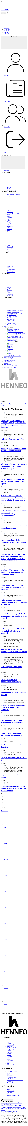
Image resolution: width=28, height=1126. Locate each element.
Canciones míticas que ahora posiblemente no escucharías (12, 721)
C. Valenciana (10, 1049)
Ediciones (3, 13)
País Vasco (9, 1052)
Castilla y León (10, 1045)
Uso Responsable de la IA (10, 367)
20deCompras (10, 292)
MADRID (6, 30)
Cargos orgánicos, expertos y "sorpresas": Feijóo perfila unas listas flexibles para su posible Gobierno (13, 424)
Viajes (8, 249)
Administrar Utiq (8, 361)
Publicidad (9, 1093)
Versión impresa (11, 269)
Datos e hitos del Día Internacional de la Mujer (11, 681)
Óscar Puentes (10, 317)
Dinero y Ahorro (11, 1082)
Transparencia (7, 1105)
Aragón (9, 1055)
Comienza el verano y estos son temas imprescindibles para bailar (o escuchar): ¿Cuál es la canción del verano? (13, 557)
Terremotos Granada (12, 316)
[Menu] (1, 1)
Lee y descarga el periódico (13, 194)
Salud (8, 245)
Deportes (9, 219)
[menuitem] (15, 28)
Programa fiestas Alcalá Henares (15, 313)
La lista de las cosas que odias (12, 439)
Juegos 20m (10, 295)
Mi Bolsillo (9, 229)
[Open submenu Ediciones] (12, 25)
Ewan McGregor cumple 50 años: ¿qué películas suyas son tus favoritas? (14, 587)
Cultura (8, 220)
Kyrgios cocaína (11, 323)
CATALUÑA (7, 29)
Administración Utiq (11, 1107)
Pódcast (6, 326)
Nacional (9, 210)
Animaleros (10, 226)
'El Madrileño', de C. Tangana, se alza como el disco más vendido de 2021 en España (14, 466)
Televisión (9, 217)
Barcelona (9, 187)
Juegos (8, 1073)
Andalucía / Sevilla (11, 190)
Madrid (8, 185)
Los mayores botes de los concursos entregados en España (13, 541)
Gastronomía (10, 247)
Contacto (6, 363)
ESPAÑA (6, 28)
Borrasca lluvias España (13, 312)
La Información (10, 1091)
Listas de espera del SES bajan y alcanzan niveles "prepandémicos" (13, 513)
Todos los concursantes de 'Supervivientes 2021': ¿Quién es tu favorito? (14, 602)
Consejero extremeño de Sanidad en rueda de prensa (14, 527)
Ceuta (8, 1059)
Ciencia (9, 223)
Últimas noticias (11, 1065)
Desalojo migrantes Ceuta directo (15, 310)
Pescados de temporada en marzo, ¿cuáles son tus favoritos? (14, 650)
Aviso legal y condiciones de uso (9, 1103)
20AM (8, 267)
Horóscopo (9, 290)
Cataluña (9, 1043)
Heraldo (9, 1089)
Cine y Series (10, 222)
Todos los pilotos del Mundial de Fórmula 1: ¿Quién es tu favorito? (13, 631)
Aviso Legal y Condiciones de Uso (12, 356)
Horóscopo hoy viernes (12, 325)
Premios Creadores (11, 1077)
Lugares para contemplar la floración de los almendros (12, 734)
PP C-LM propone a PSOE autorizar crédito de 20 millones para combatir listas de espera (13, 498)
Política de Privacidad (9, 357)
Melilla (8, 1062)
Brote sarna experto (11, 319)
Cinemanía (9, 1092)
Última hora (10, 266)
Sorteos (8, 288)
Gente (8, 216)
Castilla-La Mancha (11, 1048)
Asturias (9, 1057)
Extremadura (10, 1060)
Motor (8, 251)
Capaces (9, 224)
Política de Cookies (8, 358)
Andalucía (6, 33)
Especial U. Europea (12, 1071)
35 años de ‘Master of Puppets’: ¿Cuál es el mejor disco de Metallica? (13, 707)
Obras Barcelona (11, 320)
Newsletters (10, 1078)
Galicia (8, 1063)
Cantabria (9, 1056)
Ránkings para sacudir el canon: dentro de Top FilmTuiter (13, 450)
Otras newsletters (11, 272)
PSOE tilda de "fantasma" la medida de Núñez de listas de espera (12, 481)
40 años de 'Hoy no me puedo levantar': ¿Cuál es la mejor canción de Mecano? (12, 572)
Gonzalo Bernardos (11, 322)
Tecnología (9, 248)
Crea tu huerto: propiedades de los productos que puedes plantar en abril (14, 616)
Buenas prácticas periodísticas (11, 1108)
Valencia (6, 32)
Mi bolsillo (9, 270)
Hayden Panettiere (11, 315)
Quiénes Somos (7, 364)
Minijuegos (9, 291)
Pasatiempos (10, 294)
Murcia (8, 1042)
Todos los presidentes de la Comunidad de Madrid (11, 668)
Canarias (9, 1050)
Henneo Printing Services (13, 1095)
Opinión (9, 214)
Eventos (9, 287)
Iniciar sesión (7, 170)
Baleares (9, 1053)
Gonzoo (9, 227)
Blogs (8, 230)
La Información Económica (13, 213)
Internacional (10, 212)
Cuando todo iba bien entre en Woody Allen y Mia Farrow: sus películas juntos (13, 788)
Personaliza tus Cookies (9, 360)
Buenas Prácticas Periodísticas (11, 365)
